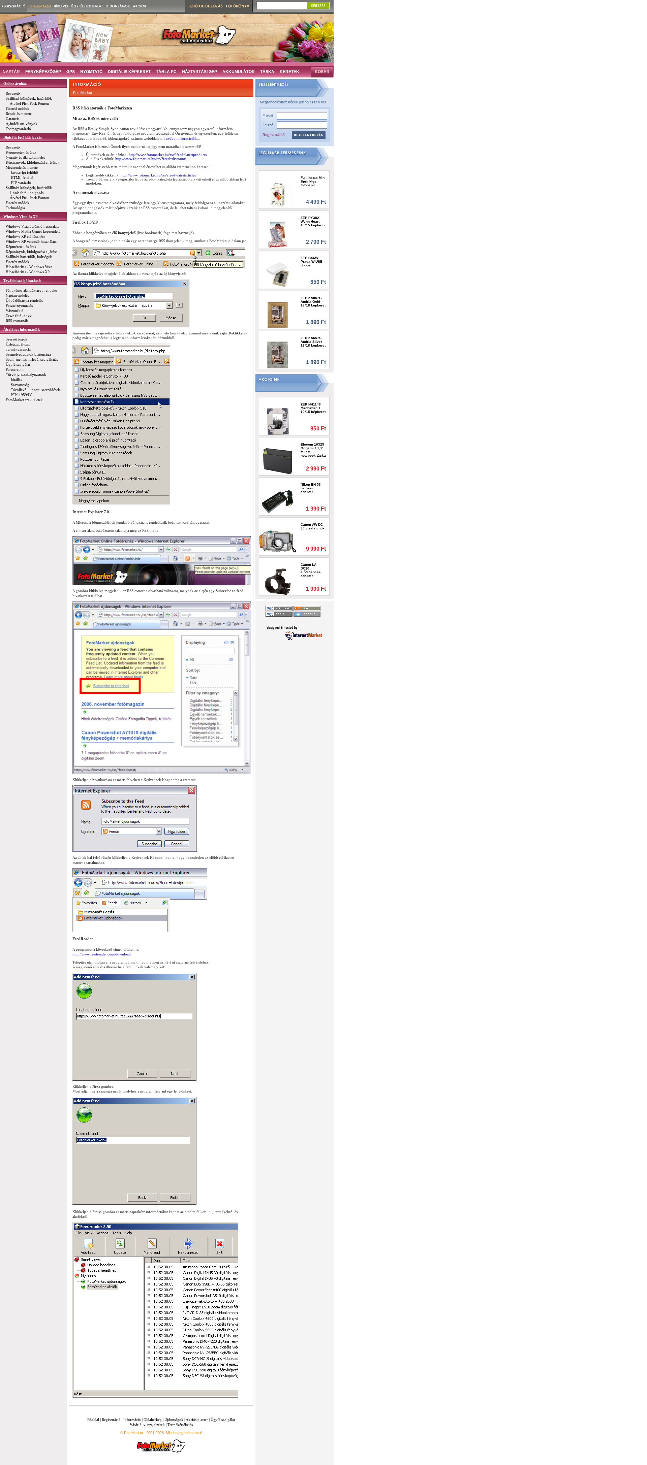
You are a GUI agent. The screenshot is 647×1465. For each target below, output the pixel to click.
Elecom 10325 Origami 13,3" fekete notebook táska (313, 450)
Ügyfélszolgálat (223, 1420)
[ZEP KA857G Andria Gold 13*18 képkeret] (278, 315)
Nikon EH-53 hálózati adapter (311, 488)
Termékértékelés (180, 1425)
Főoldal (93, 1420)
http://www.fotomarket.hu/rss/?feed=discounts (150, 159)
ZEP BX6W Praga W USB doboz (311, 261)
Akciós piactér (197, 1420)
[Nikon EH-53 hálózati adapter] (278, 501)
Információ (132, 1420)
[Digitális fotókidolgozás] (204, 6)
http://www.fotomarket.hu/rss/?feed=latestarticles (158, 175)
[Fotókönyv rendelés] (238, 6)
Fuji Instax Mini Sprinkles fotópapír (313, 181)
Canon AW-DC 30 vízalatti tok (313, 526)
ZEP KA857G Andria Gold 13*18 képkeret (313, 301)
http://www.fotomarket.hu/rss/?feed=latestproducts (168, 155)
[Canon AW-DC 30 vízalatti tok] (278, 541)
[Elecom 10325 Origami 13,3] (278, 461)
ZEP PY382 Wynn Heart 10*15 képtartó (313, 221)
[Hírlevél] (61, 6)
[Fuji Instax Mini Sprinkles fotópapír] (278, 194)
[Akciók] (139, 6)
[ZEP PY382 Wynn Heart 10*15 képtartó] (278, 235)
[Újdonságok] (117, 6)
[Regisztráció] (13, 6)
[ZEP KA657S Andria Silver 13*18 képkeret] (278, 355)
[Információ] (40, 6)
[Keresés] (318, 5)
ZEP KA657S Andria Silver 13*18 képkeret (313, 341)
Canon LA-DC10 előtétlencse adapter (311, 570)
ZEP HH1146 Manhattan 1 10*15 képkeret (313, 408)
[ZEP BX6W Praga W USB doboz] (278, 275)
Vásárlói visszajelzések (147, 1425)
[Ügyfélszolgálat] (87, 6)
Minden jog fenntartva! (184, 1433)
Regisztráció (274, 135)
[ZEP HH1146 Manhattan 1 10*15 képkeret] (278, 421)
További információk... (182, 138)
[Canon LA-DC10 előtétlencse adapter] (278, 581)
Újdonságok (173, 1420)
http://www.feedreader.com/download (101, 954)
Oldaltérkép (153, 1420)
